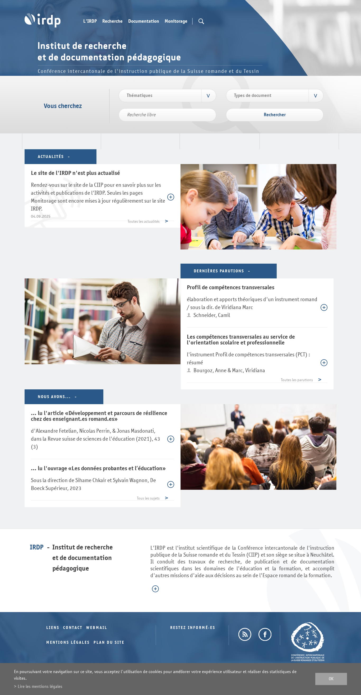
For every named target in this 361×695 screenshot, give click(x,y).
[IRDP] (43, 20)
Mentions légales (68, 643)
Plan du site (109, 643)
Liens (52, 628)
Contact (72, 628)
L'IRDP (90, 21)
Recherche (112, 21)
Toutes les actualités (144, 221)
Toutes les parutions (297, 380)
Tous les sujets (148, 498)
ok (331, 679)
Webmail (96, 628)
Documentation (143, 21)
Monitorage (176, 21)
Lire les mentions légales (40, 686)
